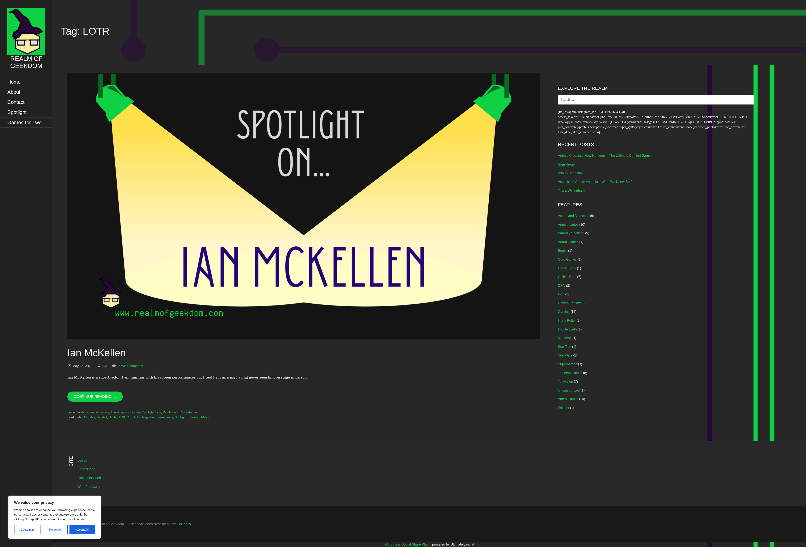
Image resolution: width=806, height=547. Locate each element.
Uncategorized (569, 390)
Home (14, 82)
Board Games (568, 242)
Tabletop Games (570, 373)
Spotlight (17, 112)
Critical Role (567, 277)
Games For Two (570, 303)
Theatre (193, 417)
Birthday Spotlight (142, 412)
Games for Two (24, 122)
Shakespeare (164, 417)
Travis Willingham (571, 190)
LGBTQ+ (125, 417)
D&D (561, 285)
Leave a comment (130, 366)
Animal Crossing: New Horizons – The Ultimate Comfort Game (604, 155)
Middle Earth (171, 412)
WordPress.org (88, 486)
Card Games (567, 259)
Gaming (564, 311)
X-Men (204, 417)
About (13, 92)
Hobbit (113, 417)
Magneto (148, 417)
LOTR (136, 417)
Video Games (568, 399)
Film (158, 412)
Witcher (563, 408)
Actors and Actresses (95, 412)
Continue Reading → (95, 396)
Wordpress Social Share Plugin (408, 544)
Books (562, 250)
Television (565, 381)
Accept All (82, 529)
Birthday (89, 417)
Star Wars (565, 355)
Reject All (55, 529)
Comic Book (567, 268)
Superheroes (189, 412)
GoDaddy (184, 524)
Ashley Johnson (570, 173)
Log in (82, 460)
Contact (16, 102)
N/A (104, 366)
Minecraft (565, 338)
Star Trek (564, 347)
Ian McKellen (96, 352)
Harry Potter (567, 320)
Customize (28, 529)
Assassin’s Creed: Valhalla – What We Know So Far (597, 182)
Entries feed (86, 469)
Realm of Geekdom (26, 62)
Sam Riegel (567, 164)
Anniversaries (120, 412)
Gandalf (102, 417)
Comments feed (89, 478)
